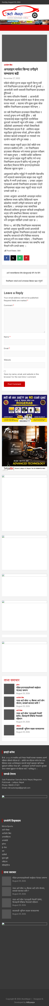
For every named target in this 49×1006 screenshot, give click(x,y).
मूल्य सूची (5, 858)
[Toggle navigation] (5, 28)
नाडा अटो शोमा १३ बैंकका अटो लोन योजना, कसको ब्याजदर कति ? (30, 701)
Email (7, 348)
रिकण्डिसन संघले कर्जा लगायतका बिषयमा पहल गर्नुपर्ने (24, 281)
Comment (9, 305)
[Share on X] (13, 258)
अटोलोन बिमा (8, 65)
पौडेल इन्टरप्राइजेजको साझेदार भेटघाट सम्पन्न (29, 878)
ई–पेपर (4, 847)
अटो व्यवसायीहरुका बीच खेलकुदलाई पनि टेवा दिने (23, 273)
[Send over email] (20, 258)
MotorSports (7, 826)
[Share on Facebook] (7, 258)
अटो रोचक (19, 710)
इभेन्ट (17, 685)
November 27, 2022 (12, 78)
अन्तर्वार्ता (5, 840)
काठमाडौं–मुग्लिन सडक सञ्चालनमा (30, 728)
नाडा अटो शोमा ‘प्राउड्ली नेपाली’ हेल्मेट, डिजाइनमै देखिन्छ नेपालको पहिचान (29, 716)
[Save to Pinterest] (26, 258)
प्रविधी (4, 854)
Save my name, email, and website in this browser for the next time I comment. (21, 375)
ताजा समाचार (11, 680)
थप (3, 851)
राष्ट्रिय (18, 726)
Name (7, 337)
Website (7, 360)
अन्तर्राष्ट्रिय (6, 837)
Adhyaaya (30, 1002)
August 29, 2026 (23, 693)
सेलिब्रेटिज (6, 865)
